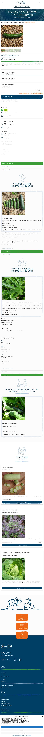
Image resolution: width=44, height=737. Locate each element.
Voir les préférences (22, 733)
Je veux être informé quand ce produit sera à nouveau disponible (31, 93)
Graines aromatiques (5, 699)
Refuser (22, 730)
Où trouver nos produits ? (5, 687)
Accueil (2, 22)
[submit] (22, 502)
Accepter (22, 726)
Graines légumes (4, 697)
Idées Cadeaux (3, 674)
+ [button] (4, 90)
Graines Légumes (13, 22)
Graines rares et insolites (5, 703)
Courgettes (21, 22)
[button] (42, 716)
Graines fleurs (3, 701)
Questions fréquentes (5, 676)
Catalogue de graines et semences (7, 714)
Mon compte (3, 672)
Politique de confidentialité (17, 735)
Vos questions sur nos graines (6, 705)
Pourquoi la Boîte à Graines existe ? (7, 685)
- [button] (1, 90)
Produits (6, 22)
